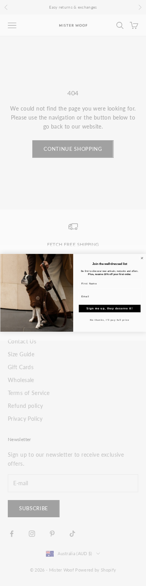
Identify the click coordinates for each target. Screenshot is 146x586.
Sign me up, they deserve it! (109, 308)
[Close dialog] (141, 258)
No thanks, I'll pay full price (109, 319)
